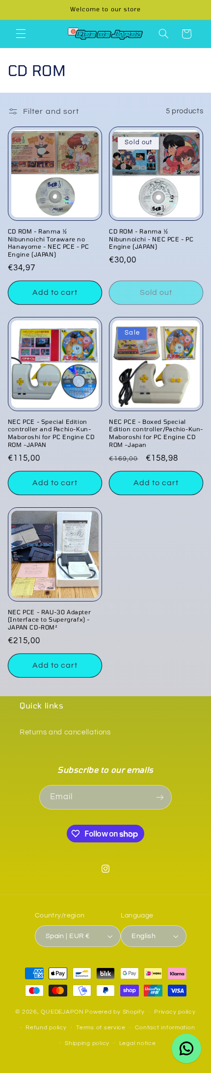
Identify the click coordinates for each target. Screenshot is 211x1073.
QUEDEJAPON (62, 1012)
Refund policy (46, 1027)
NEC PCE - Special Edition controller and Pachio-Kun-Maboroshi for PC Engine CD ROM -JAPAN (51, 433)
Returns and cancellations (65, 732)
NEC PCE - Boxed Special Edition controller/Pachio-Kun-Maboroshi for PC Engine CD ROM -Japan (156, 433)
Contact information (165, 1027)
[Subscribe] (160, 797)
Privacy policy (174, 1012)
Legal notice (137, 1043)
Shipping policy (87, 1043)
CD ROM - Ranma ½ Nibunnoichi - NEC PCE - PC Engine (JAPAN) (151, 239)
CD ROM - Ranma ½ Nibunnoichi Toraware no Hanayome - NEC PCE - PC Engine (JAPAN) (48, 243)
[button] (20, 34)
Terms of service (101, 1027)
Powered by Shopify (114, 1012)
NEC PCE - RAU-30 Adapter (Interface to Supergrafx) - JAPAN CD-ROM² (49, 619)
